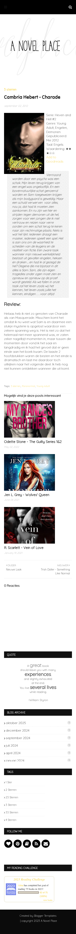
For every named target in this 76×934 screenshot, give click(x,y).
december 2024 (38, 730)
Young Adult (43, 386)
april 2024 (38, 753)
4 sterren (11, 819)
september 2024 (38, 738)
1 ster (9, 782)
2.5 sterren (12, 797)
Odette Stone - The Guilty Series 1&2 (33, 441)
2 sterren (11, 789)
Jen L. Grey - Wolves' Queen (26, 495)
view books (47, 900)
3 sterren (15, 386)
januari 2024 (38, 760)
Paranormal (28, 386)
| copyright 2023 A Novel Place (38, 920)
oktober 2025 (38, 723)
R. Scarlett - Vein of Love (24, 547)
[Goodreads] (27, 844)
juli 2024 (38, 745)
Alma (20, 885)
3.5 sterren (12, 812)
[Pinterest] (18, 844)
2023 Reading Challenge (29, 879)
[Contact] (46, 844)
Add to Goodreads (54, 159)
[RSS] (36, 844)
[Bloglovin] (8, 844)
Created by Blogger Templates (38, 915)
